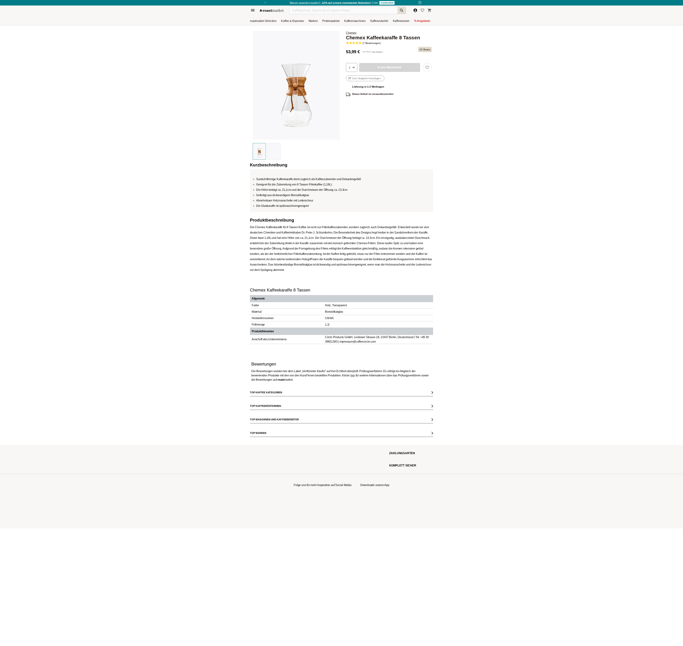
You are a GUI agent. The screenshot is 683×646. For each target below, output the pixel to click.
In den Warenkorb (288, 205)
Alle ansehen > (418, 339)
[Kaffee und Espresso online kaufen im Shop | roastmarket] (272, 10)
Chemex (351, 32)
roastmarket (386, 2)
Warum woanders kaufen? (330, 2)
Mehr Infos (323, 206)
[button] (351, 67)
